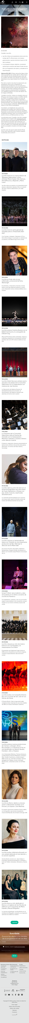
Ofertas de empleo (23, 967)
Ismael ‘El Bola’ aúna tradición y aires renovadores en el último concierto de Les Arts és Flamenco (14, 594)
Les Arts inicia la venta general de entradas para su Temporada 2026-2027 (13, 231)
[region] (14, 32)
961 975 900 (14, 982)
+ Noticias (14, 922)
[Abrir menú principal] (26, 2)
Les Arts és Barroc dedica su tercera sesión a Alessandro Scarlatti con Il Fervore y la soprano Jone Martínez (13, 804)
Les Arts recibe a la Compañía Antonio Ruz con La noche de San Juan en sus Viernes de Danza (14, 696)
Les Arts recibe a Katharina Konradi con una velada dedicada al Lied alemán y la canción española (14, 854)
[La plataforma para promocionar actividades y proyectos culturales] (14, 1014)
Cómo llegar (15, 984)
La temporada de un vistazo (14, 972)
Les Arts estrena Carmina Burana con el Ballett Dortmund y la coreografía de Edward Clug (14, 332)
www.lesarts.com (21, 118)
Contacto (14, 980)
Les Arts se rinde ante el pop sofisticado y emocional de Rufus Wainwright (12, 281)
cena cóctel (21, 102)
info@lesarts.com (14, 983)
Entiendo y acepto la (15, 946)
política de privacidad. (20, 946)
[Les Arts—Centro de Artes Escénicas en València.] (2, 2)
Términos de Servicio (15, 951)
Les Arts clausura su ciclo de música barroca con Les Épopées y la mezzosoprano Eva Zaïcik (13, 645)
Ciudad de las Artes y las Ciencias (14, 966)
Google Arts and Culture (13, 969)
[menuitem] (5, 971)
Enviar (14, 955)
